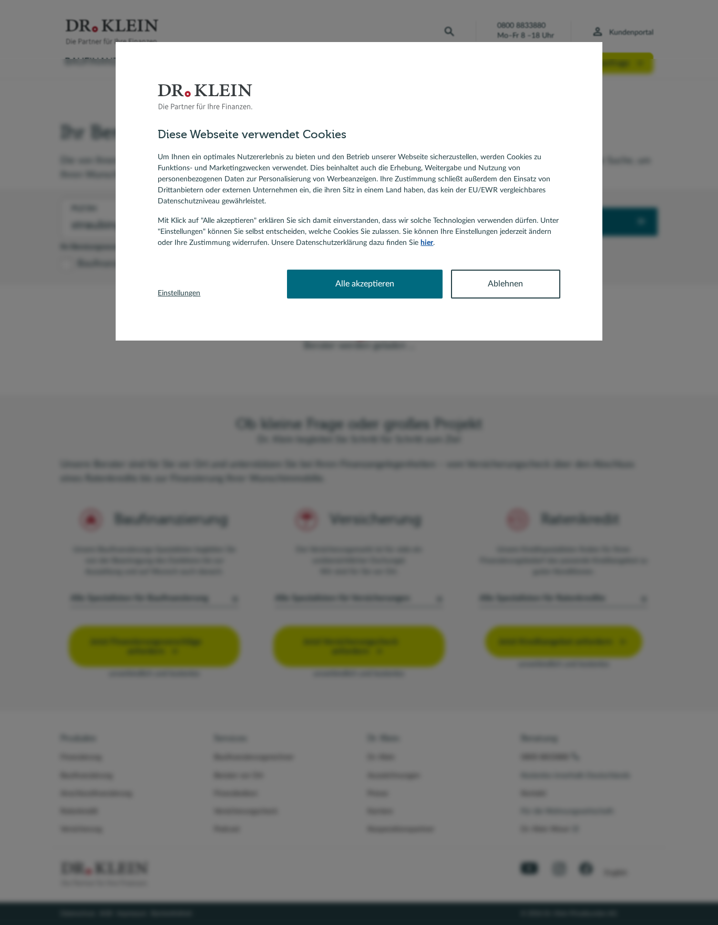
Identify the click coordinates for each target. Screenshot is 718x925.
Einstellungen (179, 293)
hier (426, 242)
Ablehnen (505, 284)
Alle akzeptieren (364, 284)
